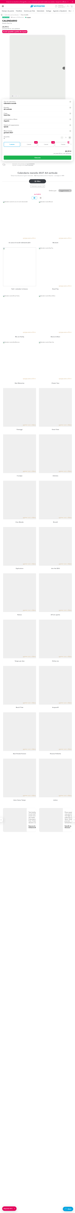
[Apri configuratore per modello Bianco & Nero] (55, 314)
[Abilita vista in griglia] (34, 197)
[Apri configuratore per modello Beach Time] (19, 685)
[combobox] (65, 190)
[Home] (37, 6)
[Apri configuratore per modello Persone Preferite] (55, 731)
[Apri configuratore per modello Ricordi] (55, 500)
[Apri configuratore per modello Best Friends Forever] (19, 731)
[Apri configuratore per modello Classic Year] (55, 361)
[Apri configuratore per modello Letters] (55, 778)
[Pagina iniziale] (1, 15)
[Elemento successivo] (72, 11)
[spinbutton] (65, 137)
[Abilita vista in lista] (40, 197)
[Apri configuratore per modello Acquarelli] (55, 685)
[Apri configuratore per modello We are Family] (19, 314)
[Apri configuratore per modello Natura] (19, 592)
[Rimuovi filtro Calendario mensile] (43, 186)
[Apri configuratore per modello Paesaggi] (19, 407)
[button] (69, 137)
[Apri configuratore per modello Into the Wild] (55, 546)
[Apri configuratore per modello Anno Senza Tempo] (19, 778)
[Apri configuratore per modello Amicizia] (55, 453)
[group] (37, 197)
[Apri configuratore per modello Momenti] (55, 220)
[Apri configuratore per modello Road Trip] (55, 267)
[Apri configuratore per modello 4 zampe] (19, 453)
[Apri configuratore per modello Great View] (55, 407)
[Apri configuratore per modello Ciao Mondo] (19, 500)
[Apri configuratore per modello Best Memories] (19, 361)
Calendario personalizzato (12, 15)
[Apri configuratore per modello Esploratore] (19, 546)
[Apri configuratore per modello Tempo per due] (19, 639)
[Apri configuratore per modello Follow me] (55, 639)
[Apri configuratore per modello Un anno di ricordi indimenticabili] (19, 220)
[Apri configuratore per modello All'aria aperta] (55, 592)
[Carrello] (72, 6)
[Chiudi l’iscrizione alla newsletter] (15, 1208)
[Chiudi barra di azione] (72, 2)
